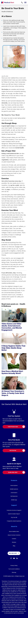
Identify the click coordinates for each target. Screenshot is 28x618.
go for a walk (15, 185)
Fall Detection (14, 496)
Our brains (5, 89)
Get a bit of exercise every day (11, 181)
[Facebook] (11, 558)
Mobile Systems (14, 489)
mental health (19, 148)
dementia (4, 103)
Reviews (14, 542)
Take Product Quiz (13, 426)
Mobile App (14, 500)
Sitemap (14, 572)
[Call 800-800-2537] (22, 2)
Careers (14, 538)
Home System (14, 485)
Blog (14, 546)
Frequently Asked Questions (14, 521)
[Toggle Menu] (25, 2)
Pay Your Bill (14, 517)
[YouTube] (14, 558)
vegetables (5, 160)
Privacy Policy (14, 565)
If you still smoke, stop (9, 273)
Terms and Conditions (14, 569)
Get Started (13, 450)
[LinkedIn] (17, 558)
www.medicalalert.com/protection (16, 599)
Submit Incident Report (14, 514)
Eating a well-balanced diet (10, 153)
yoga (8, 189)
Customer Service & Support (14, 510)
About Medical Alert (14, 531)
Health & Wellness (7, 11)
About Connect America (14, 535)
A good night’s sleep (8, 126)
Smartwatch (14, 492)
